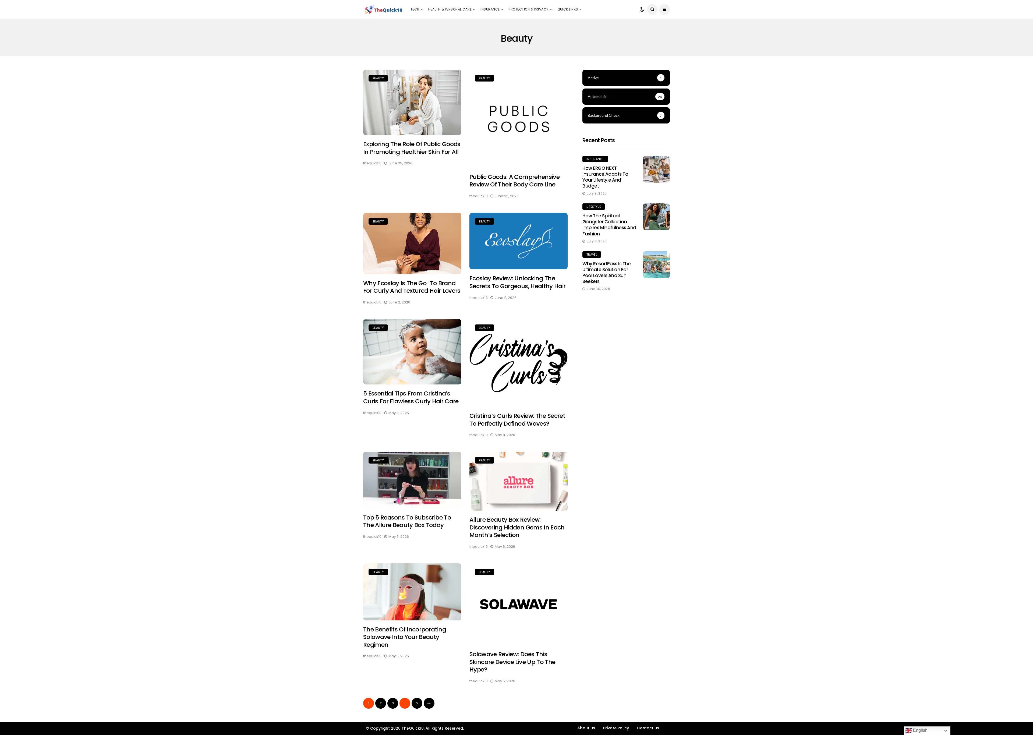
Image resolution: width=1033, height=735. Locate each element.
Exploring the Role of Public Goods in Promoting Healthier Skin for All (412, 148)
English (920, 730)
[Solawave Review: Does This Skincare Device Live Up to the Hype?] (518, 604)
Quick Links (567, 9)
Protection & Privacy (529, 9)
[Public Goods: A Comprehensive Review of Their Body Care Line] (518, 119)
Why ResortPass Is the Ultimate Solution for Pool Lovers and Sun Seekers (606, 272)
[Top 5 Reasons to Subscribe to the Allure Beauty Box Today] (412, 480)
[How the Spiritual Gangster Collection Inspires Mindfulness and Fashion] (656, 216)
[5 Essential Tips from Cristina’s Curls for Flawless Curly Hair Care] (412, 351)
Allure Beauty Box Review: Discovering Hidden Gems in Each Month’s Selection (517, 527)
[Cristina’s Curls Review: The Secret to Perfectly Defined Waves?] (518, 363)
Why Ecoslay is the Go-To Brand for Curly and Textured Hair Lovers (412, 287)
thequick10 (372, 163)
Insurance (490, 9)
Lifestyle (593, 206)
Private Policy (616, 728)
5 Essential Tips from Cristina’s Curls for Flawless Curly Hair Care (411, 397)
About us (586, 728)
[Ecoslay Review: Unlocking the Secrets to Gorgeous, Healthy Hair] (518, 241)
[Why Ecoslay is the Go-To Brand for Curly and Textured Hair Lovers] (412, 243)
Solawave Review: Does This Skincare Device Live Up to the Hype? (512, 662)
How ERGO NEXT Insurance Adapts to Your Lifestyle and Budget (605, 177)
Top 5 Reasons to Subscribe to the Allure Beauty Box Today (407, 521)
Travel (591, 254)
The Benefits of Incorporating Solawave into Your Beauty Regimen (404, 637)
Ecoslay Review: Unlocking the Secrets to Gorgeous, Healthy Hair (517, 282)
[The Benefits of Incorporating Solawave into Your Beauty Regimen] (412, 591)
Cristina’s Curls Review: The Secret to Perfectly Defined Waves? (517, 420)
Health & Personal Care (450, 9)
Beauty (378, 78)
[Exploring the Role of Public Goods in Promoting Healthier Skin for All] (412, 102)
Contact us (648, 728)
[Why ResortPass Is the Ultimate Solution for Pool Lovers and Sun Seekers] (656, 264)
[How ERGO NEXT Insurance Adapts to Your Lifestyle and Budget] (656, 169)
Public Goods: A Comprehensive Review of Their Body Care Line (514, 181)
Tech (415, 9)
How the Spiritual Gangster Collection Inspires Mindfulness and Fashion (609, 225)
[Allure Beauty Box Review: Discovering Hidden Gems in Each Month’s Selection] (518, 481)
